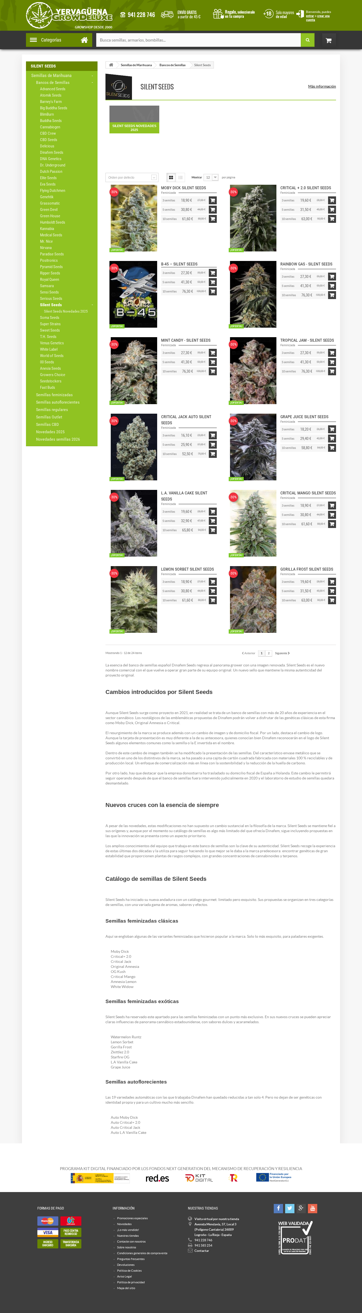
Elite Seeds (48, 177)
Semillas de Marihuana (51, 75)
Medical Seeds (51, 235)
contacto (137, 14)
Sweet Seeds (50, 330)
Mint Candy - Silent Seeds (185, 340)
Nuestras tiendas (128, 1235)
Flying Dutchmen (52, 190)
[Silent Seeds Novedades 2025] (134, 114)
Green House (50, 216)
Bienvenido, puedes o (318, 16)
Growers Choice (52, 374)
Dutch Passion (51, 171)
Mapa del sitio (126, 1288)
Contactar (202, 1250)
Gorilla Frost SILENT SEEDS (306, 569)
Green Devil (49, 209)
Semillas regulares (52, 409)
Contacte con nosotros (131, 1241)
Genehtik (47, 197)
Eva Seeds (48, 184)
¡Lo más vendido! (128, 1229)
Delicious (47, 146)
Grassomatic (50, 203)
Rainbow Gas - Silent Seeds (306, 264)
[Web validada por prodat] (295, 1238)
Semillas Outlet (49, 416)
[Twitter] (289, 1208)
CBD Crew (48, 133)
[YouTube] (312, 1208)
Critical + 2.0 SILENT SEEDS (305, 187)
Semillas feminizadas (54, 394)
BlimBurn (47, 114)
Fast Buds (47, 387)
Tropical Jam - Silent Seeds (307, 340)
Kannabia (47, 228)
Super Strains (50, 324)
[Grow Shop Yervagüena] (69, 15)
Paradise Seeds (52, 254)
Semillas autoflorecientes (58, 402)
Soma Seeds (49, 317)
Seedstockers (50, 381)
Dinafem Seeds (51, 152)
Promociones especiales (132, 1218)
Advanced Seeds (52, 89)
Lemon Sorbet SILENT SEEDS (187, 569)
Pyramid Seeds (51, 266)
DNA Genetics (50, 158)
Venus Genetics (52, 343)
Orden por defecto (121, 177)
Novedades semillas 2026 (58, 439)
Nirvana (46, 247)
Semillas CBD (47, 424)
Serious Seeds (51, 298)
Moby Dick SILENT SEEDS (183, 187)
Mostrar (197, 177)
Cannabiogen (50, 127)
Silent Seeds (51, 304)
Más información (322, 86)
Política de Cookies (129, 1270)
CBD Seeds (48, 139)
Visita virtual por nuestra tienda (217, 1219)
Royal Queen (49, 279)
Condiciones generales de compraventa (278, 13)
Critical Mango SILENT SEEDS (308, 492)
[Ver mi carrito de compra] (334, 40)
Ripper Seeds (50, 273)
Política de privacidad (131, 1282)
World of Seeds (52, 355)
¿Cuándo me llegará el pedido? (184, 13)
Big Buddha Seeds (53, 108)
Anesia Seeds (50, 368)
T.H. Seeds (48, 336)
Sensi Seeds (49, 292)
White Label (49, 349)
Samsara (47, 285)
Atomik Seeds (50, 95)
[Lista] (180, 177)
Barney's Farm (51, 101)
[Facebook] (278, 1208)
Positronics (49, 260)
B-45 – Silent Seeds (179, 264)
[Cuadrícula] (171, 177)
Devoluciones (126, 1264)
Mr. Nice (46, 241)
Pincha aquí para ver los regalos (235, 13)
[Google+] (301, 1208)
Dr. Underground (52, 165)
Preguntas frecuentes (131, 1259)
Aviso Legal (124, 1276)
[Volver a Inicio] (111, 65)
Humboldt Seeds (52, 222)
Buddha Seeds (51, 120)
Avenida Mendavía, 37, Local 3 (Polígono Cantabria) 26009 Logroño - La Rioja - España (215, 1229)
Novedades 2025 (50, 431)
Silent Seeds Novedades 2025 (66, 311)
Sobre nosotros (126, 1247)
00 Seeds (47, 362)
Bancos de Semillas (52, 82)
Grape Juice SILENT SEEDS (304, 416)
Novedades (124, 1224)
